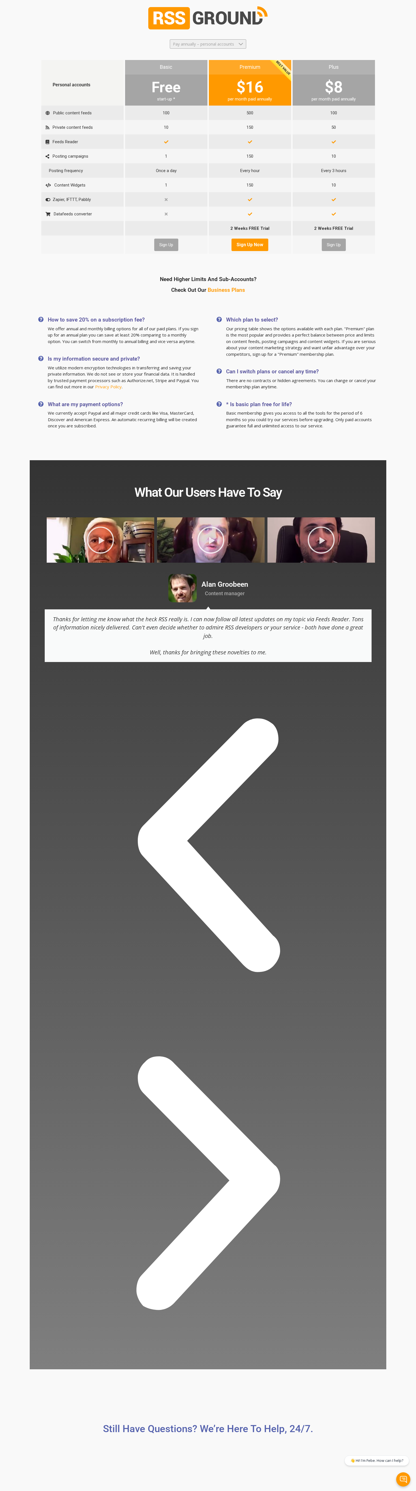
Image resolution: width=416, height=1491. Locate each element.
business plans (226, 290)
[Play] (100, 540)
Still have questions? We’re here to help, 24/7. (208, 1429)
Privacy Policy (108, 386)
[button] (208, 845)
